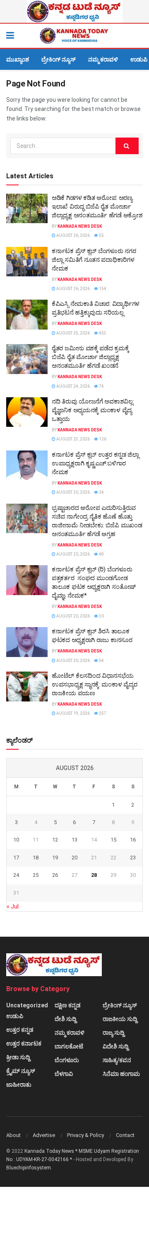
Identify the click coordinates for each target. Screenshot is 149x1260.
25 (35, 875)
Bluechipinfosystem (28, 1168)
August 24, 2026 (72, 386)
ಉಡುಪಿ (138, 59)
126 (102, 439)
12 (55, 840)
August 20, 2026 (72, 492)
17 (16, 857)
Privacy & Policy (85, 1135)
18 (35, 857)
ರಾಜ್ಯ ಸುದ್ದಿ (113, 1032)
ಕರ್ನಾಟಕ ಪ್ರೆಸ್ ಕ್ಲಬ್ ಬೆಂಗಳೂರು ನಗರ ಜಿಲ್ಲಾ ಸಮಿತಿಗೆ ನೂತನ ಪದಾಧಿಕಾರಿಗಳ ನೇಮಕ (94, 259)
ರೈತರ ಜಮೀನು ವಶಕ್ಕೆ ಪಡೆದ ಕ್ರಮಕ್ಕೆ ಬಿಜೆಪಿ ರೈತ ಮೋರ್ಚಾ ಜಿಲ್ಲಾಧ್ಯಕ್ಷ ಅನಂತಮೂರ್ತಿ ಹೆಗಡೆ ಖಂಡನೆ (90, 357)
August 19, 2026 (72, 713)
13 (74, 840)
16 (133, 840)
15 (113, 840)
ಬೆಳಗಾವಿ (64, 1074)
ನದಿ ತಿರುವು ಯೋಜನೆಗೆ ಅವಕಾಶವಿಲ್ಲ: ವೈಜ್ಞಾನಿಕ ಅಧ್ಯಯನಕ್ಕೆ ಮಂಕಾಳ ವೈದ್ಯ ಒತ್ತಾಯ (93, 410)
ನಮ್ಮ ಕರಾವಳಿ (103, 59)
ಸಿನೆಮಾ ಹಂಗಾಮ (121, 1074)
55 (101, 235)
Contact (125, 1135)
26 (55, 875)
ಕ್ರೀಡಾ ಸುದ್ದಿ (18, 1057)
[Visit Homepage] (74, 35)
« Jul (13, 906)
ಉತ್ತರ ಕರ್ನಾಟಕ (23, 1043)
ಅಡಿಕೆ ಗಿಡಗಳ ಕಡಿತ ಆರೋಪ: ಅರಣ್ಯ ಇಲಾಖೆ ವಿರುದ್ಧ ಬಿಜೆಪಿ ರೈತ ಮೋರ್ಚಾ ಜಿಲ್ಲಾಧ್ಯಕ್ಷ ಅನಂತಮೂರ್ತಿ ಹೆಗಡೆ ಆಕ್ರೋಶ (97, 206)
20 (74, 857)
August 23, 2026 (72, 439)
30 (101, 616)
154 (102, 288)
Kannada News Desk (80, 226)
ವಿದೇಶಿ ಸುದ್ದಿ (115, 1046)
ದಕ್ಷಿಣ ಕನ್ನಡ (68, 1005)
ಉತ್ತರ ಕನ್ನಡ (20, 1029)
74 (101, 386)
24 (101, 492)
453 (102, 333)
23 (133, 857)
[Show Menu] (10, 35)
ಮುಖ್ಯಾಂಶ (17, 59)
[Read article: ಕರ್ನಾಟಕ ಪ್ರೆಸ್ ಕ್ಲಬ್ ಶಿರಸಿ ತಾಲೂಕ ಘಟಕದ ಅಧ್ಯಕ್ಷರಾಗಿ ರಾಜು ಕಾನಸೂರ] (27, 642)
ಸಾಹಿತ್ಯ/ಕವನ (117, 1060)
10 (16, 840)
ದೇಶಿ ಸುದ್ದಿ (65, 1019)
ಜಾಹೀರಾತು (18, 1084)
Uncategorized (27, 1005)
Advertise (44, 1135)
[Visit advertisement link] (74, 11)
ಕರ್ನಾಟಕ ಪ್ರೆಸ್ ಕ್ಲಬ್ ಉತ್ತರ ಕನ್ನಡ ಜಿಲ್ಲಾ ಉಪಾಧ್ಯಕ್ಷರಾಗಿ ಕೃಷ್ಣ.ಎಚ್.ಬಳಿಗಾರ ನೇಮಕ (95, 463)
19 (55, 857)
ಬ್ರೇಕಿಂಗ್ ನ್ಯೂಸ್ (58, 59)
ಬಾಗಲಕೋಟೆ (69, 1046)
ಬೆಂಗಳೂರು (67, 1060)
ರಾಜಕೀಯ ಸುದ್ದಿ (120, 1019)
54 (101, 660)
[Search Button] (139, 35)
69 (101, 554)
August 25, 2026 (72, 333)
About (13, 1135)
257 (102, 713)
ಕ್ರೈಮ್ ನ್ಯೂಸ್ (20, 1071)
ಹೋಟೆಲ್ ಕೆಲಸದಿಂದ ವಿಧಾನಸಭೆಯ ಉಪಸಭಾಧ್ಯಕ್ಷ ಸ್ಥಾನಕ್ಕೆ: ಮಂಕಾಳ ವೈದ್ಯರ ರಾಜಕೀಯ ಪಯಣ (94, 684)
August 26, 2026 (72, 235)
